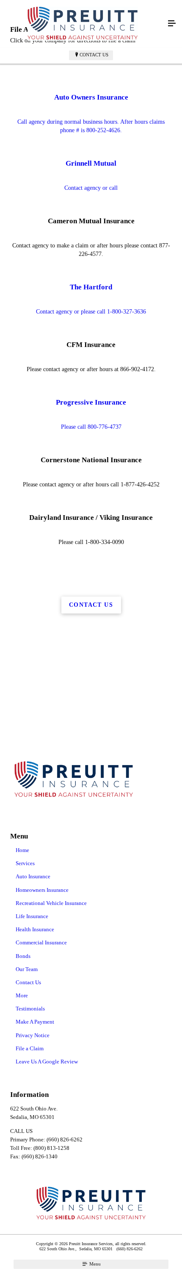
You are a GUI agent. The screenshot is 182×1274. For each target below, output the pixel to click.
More (22, 995)
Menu (94, 1263)
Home (22, 850)
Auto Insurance (33, 876)
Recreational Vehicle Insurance (51, 903)
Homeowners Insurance (42, 890)
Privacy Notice (33, 1035)
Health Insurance (35, 929)
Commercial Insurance (41, 942)
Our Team (27, 969)
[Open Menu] (172, 24)
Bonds (23, 956)
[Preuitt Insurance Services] (82, 24)
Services (25, 863)
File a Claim (30, 1048)
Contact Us (94, 54)
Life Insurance (32, 916)
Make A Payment (35, 1022)
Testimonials (30, 1008)
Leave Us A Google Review (47, 1061)
